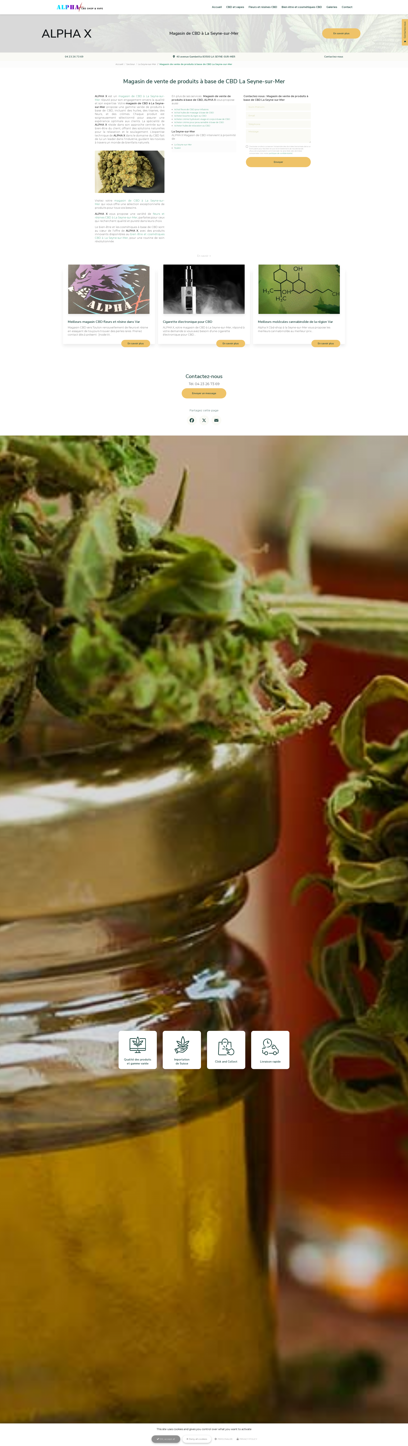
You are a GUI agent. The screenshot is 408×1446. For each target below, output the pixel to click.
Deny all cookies (197, 1439)
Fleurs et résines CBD (263, 7)
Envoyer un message (204, 393)
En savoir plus (341, 33)
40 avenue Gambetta (205, 56)
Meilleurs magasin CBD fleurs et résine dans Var (104, 321)
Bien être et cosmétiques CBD (302, 7)
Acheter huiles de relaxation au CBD (192, 125)
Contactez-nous (333, 56)
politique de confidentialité (280, 153)
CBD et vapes (235, 7)
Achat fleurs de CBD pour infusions (191, 109)
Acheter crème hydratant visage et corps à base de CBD (202, 119)
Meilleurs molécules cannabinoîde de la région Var (295, 321)
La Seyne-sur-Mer (147, 64)
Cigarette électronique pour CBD (187, 321)
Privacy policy (248, 1439)
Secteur (130, 64)
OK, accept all (167, 1439)
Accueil (217, 7)
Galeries (331, 7)
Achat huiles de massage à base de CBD (194, 112)
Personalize (225, 1439)
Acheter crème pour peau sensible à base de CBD (199, 122)
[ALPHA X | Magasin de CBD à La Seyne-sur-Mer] (80, 7)
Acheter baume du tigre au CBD (190, 116)
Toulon (177, 148)
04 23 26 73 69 (74, 56)
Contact (347, 7)
